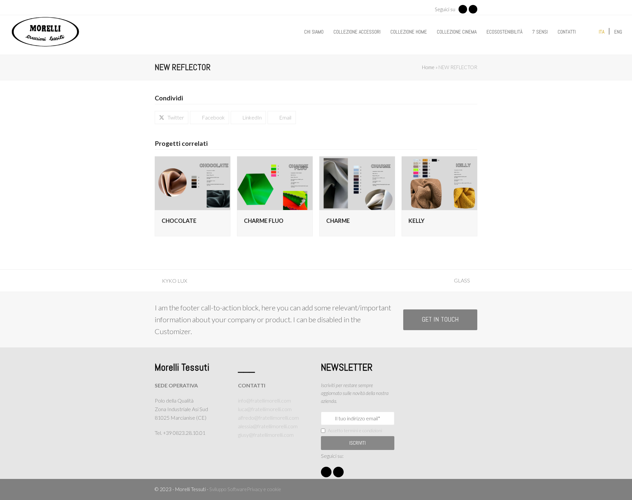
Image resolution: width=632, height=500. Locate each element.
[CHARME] (357, 182)
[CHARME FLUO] (275, 182)
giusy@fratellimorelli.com (266, 435)
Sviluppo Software (228, 489)
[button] (171, 117)
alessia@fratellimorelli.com (268, 426)
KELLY (416, 220)
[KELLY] (439, 182)
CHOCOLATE (179, 220)
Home (428, 67)
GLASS (465, 281)
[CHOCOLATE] (192, 182)
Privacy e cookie (264, 489)
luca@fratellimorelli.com (265, 409)
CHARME (338, 220)
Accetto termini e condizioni (355, 430)
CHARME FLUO (263, 220)
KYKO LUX (171, 281)
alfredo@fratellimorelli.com (268, 417)
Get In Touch (440, 319)
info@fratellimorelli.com (264, 400)
